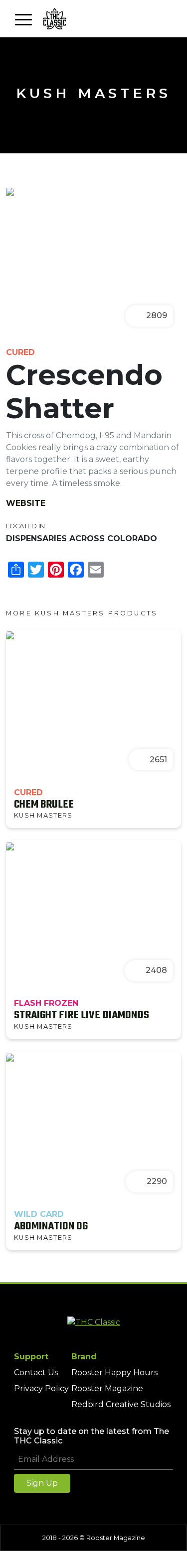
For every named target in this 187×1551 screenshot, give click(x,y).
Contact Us (36, 1372)
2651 (158, 759)
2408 (156, 970)
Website (25, 503)
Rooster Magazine (107, 1388)
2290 (157, 1181)
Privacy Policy (41, 1388)
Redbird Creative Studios (121, 1404)
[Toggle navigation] (23, 18)
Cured (20, 352)
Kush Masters (93, 93)
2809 (156, 315)
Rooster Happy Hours (114, 1372)
